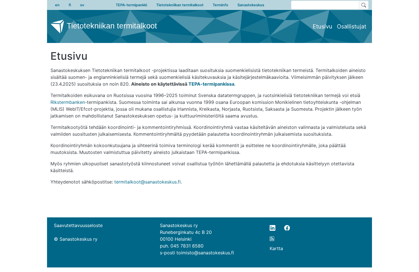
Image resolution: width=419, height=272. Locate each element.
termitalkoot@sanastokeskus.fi (147, 182)
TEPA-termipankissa (211, 84)
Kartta (276, 248)
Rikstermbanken (67, 102)
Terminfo (220, 5)
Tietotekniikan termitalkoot (180, 5)
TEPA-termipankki (131, 5)
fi (70, 5)
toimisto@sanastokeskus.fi (205, 252)
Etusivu (322, 26)
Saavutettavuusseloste (78, 225)
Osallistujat (351, 26)
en (57, 5)
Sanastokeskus (250, 5)
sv (82, 5)
